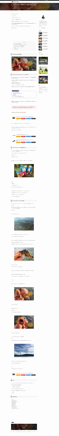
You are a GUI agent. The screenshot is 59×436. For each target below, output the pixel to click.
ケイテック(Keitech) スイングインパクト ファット (22, 134)
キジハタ (12, 422)
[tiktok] (46, 0)
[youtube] (47, 0)
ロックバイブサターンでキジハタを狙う (19, 46)
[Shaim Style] (15, 1)
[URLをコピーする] (34, 431)
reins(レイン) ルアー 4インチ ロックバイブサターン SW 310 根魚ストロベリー (25, 116)
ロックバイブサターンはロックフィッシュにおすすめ (21, 44)
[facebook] (45, 0)
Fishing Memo (16, 48)
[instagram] (42, 27)
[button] (13, 431)
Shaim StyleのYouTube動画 (18, 43)
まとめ (15, 47)
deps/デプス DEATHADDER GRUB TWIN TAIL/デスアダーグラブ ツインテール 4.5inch (25, 140)
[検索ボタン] (47, 2)
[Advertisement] (24, 34)
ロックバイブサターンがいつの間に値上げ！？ (20, 45)
